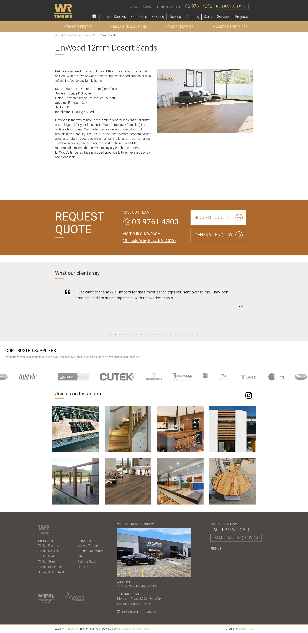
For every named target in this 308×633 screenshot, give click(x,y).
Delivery (83, 567)
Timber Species (72, 35)
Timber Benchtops (50, 567)
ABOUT (134, 7)
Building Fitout (87, 561)
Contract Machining (91, 551)
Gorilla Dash (124, 628)
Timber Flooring (48, 545)
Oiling (81, 556)
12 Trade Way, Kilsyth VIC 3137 (149, 240)
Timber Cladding (48, 556)
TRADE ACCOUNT (171, 7)
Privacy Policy (141, 628)
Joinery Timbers (88, 545)
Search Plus (245, 628)
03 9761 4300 (198, 6)
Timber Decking (48, 551)
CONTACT (149, 7)
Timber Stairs (47, 561)
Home (58, 35)
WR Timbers (68, 628)
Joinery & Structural (51, 572)
